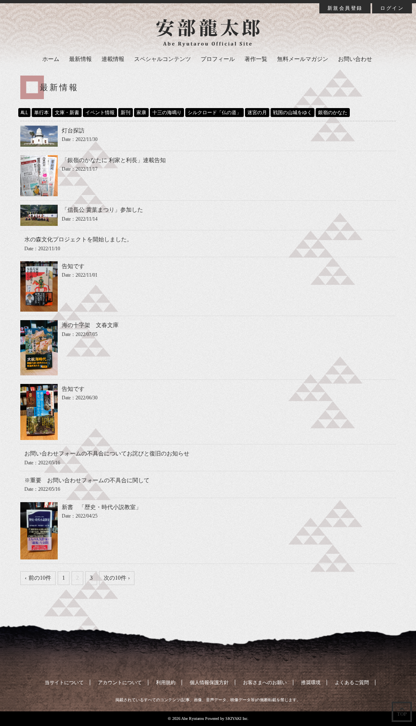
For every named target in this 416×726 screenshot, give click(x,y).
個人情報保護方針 (209, 682)
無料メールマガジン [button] (302, 59)
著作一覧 (256, 59)
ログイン (392, 8)
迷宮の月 (257, 112)
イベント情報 (100, 112)
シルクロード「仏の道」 (214, 112)
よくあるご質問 (352, 682)
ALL (24, 112)
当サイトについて (64, 682)
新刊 (125, 112)
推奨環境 (311, 682)
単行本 (41, 112)
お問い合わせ (355, 59)
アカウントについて (120, 682)
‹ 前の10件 (38, 578)
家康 (141, 112)
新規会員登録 (344, 8)
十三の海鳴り (167, 112)
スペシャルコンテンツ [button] (162, 59)
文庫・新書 (67, 112)
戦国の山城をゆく (292, 112)
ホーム (50, 59)
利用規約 (166, 682)
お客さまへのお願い (265, 682)
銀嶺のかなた (332, 112)
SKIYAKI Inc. (237, 718)
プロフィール (218, 59)
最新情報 (80, 59)
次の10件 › (117, 578)
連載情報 (113, 59)
